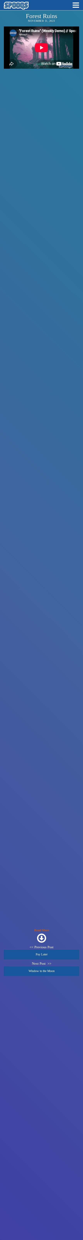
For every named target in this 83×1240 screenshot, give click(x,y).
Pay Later (41, 954)
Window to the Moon (42, 971)
